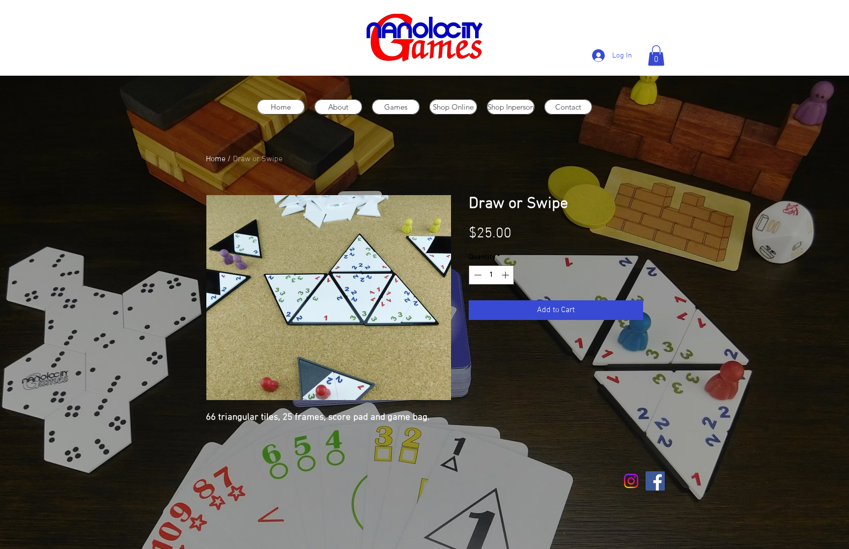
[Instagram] (631, 481)
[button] (656, 55)
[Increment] (506, 275)
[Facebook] (655, 481)
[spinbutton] (491, 275)
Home (216, 159)
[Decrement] (476, 275)
